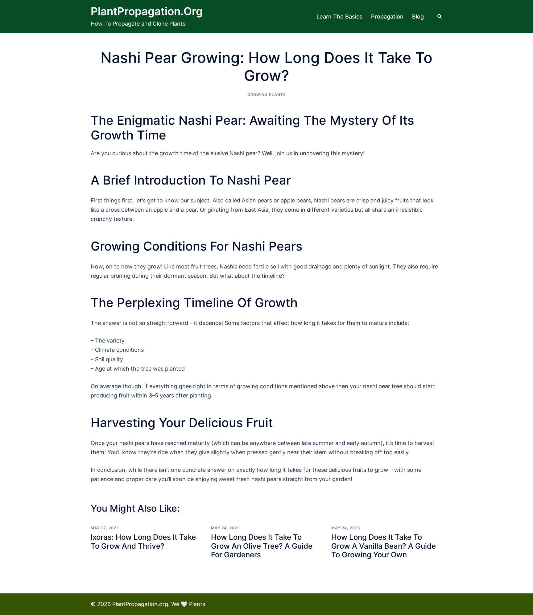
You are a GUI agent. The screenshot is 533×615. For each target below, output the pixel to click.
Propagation (387, 16)
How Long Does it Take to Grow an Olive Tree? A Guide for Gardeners (261, 546)
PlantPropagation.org (147, 11)
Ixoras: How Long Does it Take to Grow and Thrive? (143, 542)
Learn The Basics (339, 16)
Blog (418, 16)
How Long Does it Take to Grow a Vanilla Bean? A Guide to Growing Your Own (383, 546)
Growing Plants (266, 94)
